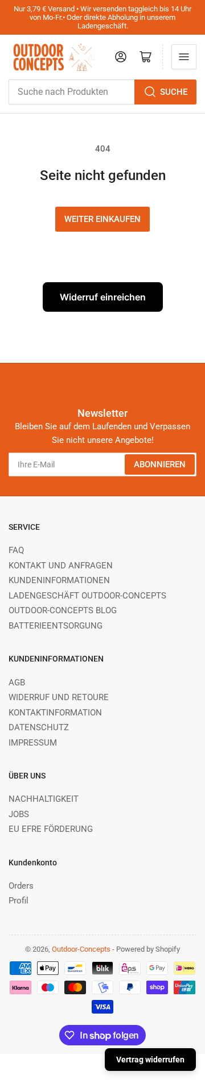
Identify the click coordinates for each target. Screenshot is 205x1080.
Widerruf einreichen (103, 297)
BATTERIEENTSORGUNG (55, 626)
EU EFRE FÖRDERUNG (51, 829)
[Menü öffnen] (183, 56)
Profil (18, 900)
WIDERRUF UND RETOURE (59, 697)
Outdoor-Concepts (81, 949)
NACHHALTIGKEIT (44, 799)
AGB (17, 682)
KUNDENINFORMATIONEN (59, 580)
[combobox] (102, 91)
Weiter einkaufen (102, 219)
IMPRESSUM (33, 743)
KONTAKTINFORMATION (55, 713)
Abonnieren (160, 464)
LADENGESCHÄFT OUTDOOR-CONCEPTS (87, 596)
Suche (173, 92)
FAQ (16, 550)
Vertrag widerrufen (150, 1059)
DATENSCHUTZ (39, 727)
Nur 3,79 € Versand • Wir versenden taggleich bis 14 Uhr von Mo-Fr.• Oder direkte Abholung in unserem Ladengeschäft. (102, 17)
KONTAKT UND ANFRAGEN (61, 565)
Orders (21, 886)
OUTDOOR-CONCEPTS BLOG (63, 610)
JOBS (19, 814)
